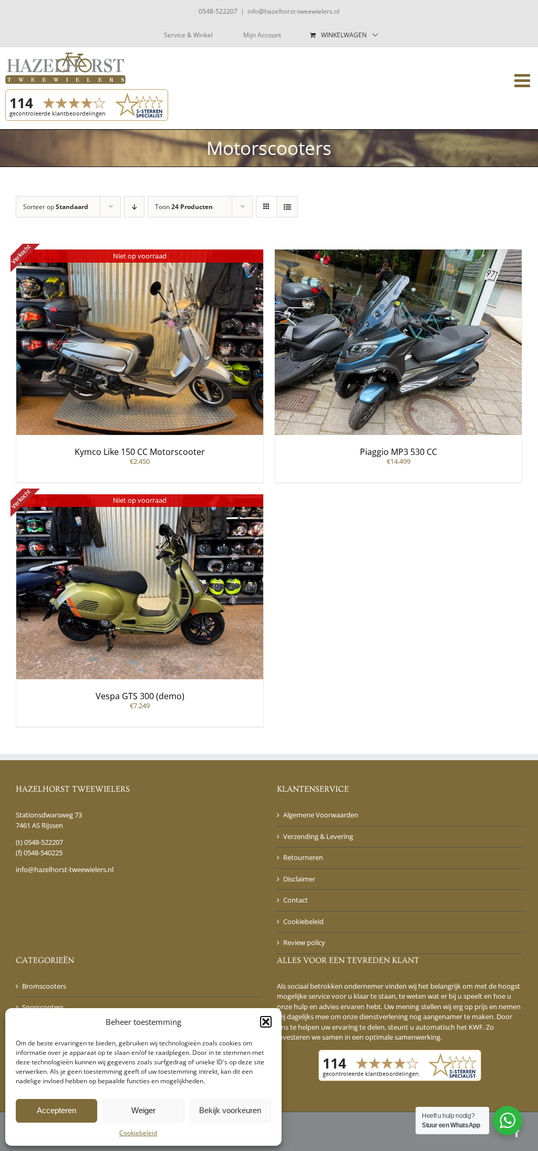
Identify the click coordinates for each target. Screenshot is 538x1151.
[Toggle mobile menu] (523, 80)
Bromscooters (44, 986)
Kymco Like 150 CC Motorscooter (140, 452)
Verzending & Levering (318, 836)
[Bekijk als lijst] (287, 206)
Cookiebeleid (138, 1132)
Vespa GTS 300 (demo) (140, 696)
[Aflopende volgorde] (134, 206)
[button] (266, 1022)
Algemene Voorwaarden (320, 815)
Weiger (143, 1110)
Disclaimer (299, 879)
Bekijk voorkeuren (230, 1110)
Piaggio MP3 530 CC (398, 452)
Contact (295, 900)
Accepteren (56, 1110)
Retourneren (303, 857)
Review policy (304, 942)
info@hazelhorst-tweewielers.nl (293, 11)
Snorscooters (43, 1007)
